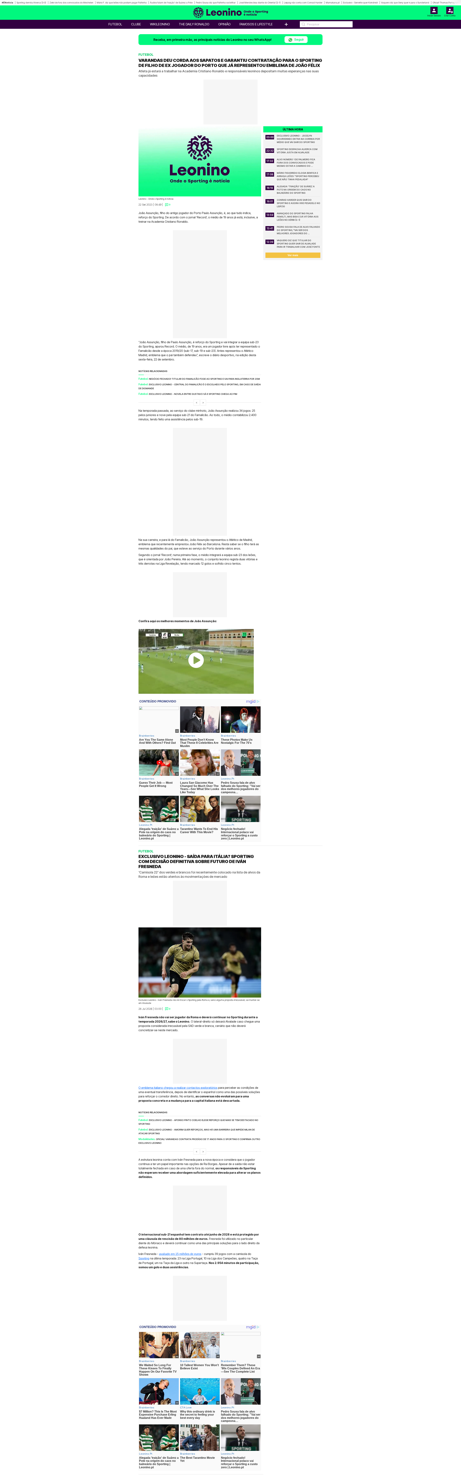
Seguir (299, 39)
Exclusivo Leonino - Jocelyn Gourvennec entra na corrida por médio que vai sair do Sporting (298, 139)
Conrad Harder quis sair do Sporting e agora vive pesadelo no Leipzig (298, 203)
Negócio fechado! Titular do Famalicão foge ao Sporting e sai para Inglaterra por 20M (204, 378)
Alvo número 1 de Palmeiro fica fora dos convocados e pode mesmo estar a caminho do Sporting (296, 163)
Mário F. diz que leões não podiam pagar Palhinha (122, 2)
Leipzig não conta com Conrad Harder (303, 2)
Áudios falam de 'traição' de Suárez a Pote (171, 2)
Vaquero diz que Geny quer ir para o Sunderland (405, 2)
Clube (136, 24)
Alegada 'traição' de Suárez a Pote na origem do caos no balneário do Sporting (296, 189)
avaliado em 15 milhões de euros (180, 1253)
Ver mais (293, 255)
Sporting (143, 1258)
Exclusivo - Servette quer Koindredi (360, 2)
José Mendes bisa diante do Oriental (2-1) (260, 2)
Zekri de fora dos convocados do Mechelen (71, 2)
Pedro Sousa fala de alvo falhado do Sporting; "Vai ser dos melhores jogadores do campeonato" (298, 230)
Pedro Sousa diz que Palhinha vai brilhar (216, 2)
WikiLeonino (160, 24)
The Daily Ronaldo (194, 24)
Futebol (115, 24)
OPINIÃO (224, 24)
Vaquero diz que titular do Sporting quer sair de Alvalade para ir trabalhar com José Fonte (298, 243)
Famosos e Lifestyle (256, 24)
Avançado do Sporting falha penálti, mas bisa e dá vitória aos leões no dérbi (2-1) (298, 216)
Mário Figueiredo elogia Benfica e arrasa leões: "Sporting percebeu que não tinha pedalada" (298, 176)
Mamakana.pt (333, 2)
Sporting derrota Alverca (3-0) (31, 2)
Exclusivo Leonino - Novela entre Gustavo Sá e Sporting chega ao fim (193, 393)
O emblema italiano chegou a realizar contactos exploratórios (178, 1087)
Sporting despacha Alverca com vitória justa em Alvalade (297, 151)
